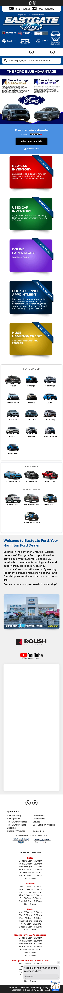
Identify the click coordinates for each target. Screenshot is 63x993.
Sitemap (13, 988)
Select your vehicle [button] (31, 141)
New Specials (14, 819)
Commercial (39, 816)
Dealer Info (38, 831)
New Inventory (14, 816)
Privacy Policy (48, 988)
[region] (31, 96)
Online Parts (39, 819)
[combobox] (31, 61)
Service (36, 822)
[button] (31, 96)
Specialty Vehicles (16, 831)
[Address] (31, 52)
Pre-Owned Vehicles (17, 822)
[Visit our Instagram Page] (34, 3)
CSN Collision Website (44, 825)
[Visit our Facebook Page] (29, 3)
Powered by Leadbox (43, 990)
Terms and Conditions (29, 988)
